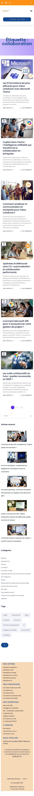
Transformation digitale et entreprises (12, 595)
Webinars (4, 598)
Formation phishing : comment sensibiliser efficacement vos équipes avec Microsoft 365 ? (16, 493)
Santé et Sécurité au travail (9, 586)
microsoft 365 (25, 630)
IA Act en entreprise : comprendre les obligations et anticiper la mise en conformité (14, 469)
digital (27, 615)
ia (23, 625)
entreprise (6, 620)
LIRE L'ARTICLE (7, 108)
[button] (31, 2)
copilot (5, 615)
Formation (4, 567)
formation (17, 620)
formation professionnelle (11, 625)
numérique (6, 635)
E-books (3, 564)
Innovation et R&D (6, 570)
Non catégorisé (5, 577)
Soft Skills (4, 589)
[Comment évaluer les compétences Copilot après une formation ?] (17, 436)
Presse (3, 580)
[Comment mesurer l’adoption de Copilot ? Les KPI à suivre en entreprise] (17, 529)
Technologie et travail (7, 592)
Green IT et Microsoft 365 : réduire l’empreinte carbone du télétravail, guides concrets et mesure (16, 517)
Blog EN (3, 558)
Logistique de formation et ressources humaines (16, 573)
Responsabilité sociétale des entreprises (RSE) (15, 583)
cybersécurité (16, 615)
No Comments (27, 108)
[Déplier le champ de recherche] (4, 645)
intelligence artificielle (9, 630)
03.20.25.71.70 (17, 756)
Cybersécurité (5, 561)
